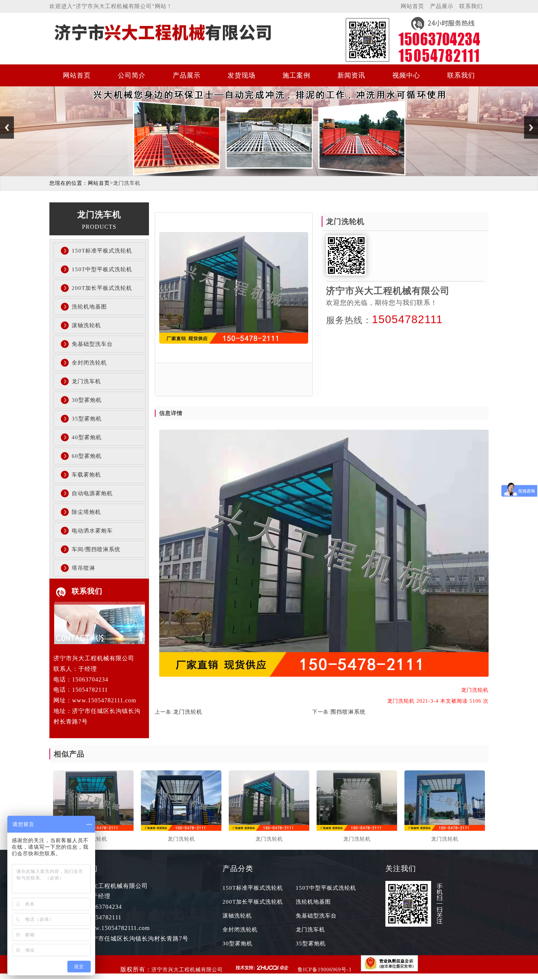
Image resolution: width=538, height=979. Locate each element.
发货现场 (241, 75)
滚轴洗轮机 (86, 325)
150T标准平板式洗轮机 (102, 251)
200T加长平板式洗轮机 (102, 288)
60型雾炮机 (87, 456)
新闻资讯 (351, 75)
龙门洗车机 (86, 381)
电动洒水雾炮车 (92, 531)
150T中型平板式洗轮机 (102, 269)
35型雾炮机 (87, 419)
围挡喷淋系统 (348, 712)
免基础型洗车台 (92, 344)
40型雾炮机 (87, 437)
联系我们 (471, 6)
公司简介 (132, 75)
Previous (7, 127)
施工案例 (296, 75)
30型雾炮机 (87, 400)
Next (531, 127)
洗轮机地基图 (89, 307)
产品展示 (441, 6)
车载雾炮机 (86, 475)
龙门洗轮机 (187, 712)
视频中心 (406, 75)
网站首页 (412, 6)
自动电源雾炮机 (92, 493)
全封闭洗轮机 (89, 363)
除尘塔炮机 (86, 512)
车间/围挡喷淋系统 (96, 549)
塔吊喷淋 (83, 568)
